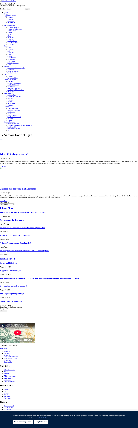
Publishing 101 (12, 127)
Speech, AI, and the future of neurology (15, 235)
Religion (10, 39)
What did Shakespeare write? (14, 154)
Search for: (3, 9)
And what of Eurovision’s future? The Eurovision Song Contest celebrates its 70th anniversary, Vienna (39, 278)
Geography (11, 100)
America (10, 49)
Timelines (10, 118)
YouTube (10, 19)
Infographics (11, 112)
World (9, 64)
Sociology (11, 105)
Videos (10, 120)
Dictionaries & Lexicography (16, 68)
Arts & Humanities (9, 25)
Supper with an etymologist (10, 271)
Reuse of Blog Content (10, 358)
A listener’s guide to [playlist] (15, 243)
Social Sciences (8, 93)
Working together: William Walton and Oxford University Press (24, 251)
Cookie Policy (8, 360)
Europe (10, 56)
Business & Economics (14, 96)
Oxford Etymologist (13, 71)
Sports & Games (12, 41)
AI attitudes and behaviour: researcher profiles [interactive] (22, 228)
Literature (10, 32)
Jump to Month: (4, 202)
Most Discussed (7, 259)
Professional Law (13, 78)
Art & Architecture (13, 27)
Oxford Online (8, 409)
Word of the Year (13, 73)
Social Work (11, 103)
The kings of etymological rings (12, 294)
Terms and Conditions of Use (12, 357)
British (9, 54)
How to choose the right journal (12, 220)
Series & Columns (9, 122)
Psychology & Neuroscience (16, 90)
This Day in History (13, 63)
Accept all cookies (41, 422)
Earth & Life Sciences (14, 83)
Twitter (6, 14)
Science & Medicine (10, 79)
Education (11, 98)
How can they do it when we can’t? (13, 286)
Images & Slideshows (14, 110)
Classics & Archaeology (15, 29)
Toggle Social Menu (10, 16)
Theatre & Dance (13, 42)
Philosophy (11, 37)
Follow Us (7, 353)
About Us (7, 351)
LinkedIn (10, 17)
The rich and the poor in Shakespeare (18, 189)
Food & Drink (12, 31)
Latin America (12, 58)
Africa (9, 47)
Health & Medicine (13, 85)
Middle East (11, 59)
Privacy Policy (5, 318)
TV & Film (11, 44)
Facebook (7, 12)
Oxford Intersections (14, 128)
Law (5, 74)
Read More (3, 166)
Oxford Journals (8, 407)
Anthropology (12, 95)
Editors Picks (6, 208)
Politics (10, 101)
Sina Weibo (11, 21)
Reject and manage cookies (22, 422)
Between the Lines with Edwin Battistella (20, 125)
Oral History (11, 61)
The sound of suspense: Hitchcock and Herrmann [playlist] (22, 212)
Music (9, 36)
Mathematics (11, 86)
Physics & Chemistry (14, 88)
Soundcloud (11, 22)
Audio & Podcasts (13, 108)
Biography (11, 52)
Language (7, 66)
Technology (11, 91)
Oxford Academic (9, 406)
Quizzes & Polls (12, 115)
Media (9, 34)
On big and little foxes (8, 263)
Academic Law (12, 76)
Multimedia (7, 107)
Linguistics (11, 69)
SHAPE (10, 130)
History (6, 46)
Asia (9, 51)
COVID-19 (11, 81)
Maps (9, 113)
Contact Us (7, 355)
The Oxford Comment (14, 117)
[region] (69, 419)
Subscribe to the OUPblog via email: (11, 307)
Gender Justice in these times (11, 301)
